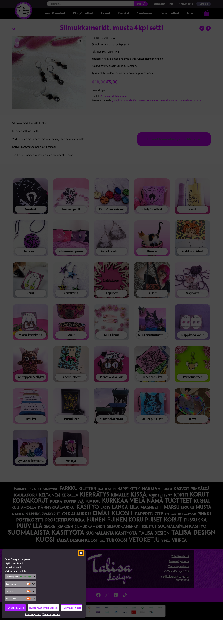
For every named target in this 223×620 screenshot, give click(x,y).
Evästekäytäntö (33, 614)
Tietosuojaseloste (51, 614)
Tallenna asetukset (71, 607)
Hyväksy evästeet (15, 607)
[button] (80, 552)
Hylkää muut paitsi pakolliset (43, 607)
